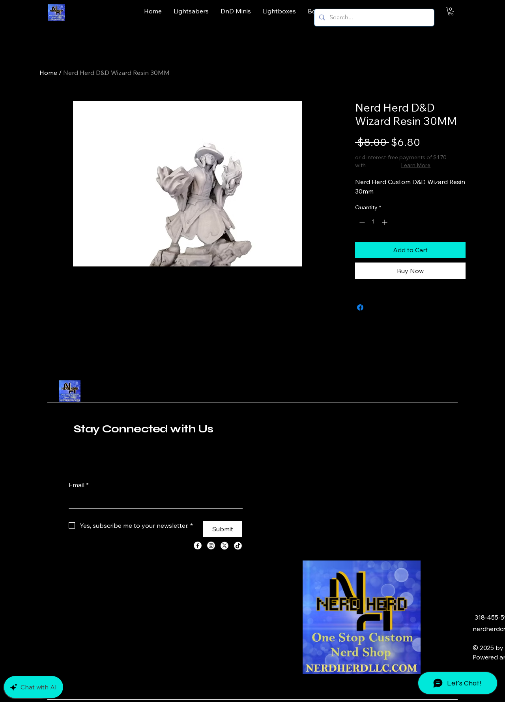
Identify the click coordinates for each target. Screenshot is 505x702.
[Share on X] (375, 307)
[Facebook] (197, 545)
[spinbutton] (373, 222)
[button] (451, 11)
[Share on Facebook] (360, 307)
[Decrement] (361, 222)
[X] (224, 545)
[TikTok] (238, 545)
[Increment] (385, 222)
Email (79, 485)
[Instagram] (211, 545)
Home (48, 72)
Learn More (415, 165)
